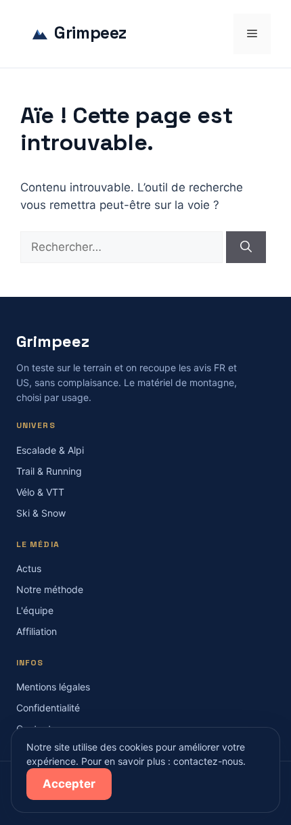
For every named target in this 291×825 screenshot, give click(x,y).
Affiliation (36, 631)
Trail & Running (49, 471)
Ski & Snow (41, 513)
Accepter (69, 784)
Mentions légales (53, 686)
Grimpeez (90, 33)
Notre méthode (49, 589)
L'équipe (34, 610)
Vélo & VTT (40, 492)
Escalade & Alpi (50, 450)
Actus (28, 568)
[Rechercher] (246, 247)
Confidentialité (48, 707)
